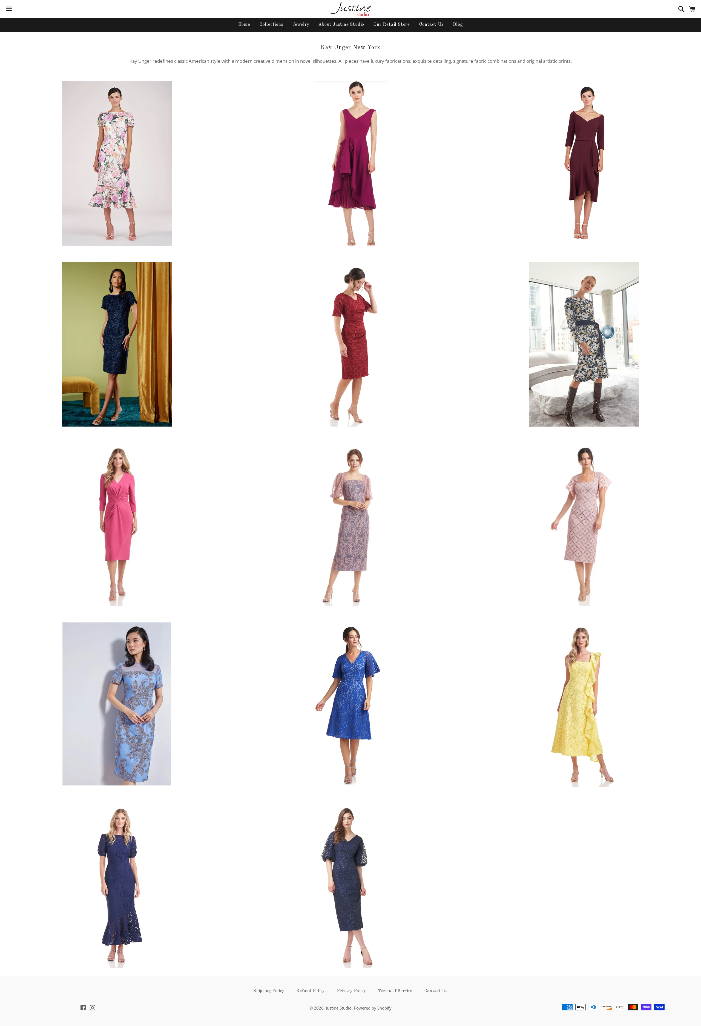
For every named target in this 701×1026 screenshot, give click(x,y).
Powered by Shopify (373, 1008)
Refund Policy (310, 991)
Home (244, 24)
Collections (271, 24)
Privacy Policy (351, 991)
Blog (458, 24)
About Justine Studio (341, 24)
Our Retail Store (392, 24)
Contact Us (431, 24)
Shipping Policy (268, 991)
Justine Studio (339, 1008)
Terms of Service (395, 991)
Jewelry (301, 24)
